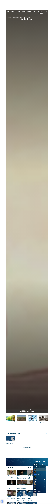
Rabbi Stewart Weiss (9, 499)
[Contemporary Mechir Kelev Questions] (22, 475)
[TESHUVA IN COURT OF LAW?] (22, 485)
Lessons (36, 464)
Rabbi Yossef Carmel (30, 478)
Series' (42, 464)
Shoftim (18, 485)
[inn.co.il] (38, 11)
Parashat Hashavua (30, 475)
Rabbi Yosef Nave (9, 477)
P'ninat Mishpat (19, 496)
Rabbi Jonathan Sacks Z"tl (10, 488)
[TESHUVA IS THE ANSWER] (11, 495)
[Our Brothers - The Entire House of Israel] (10, 441)
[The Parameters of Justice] (11, 485)
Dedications (33, 11)
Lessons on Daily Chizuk (13, 433)
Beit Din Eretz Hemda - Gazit (20, 500)
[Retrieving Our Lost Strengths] (11, 474)
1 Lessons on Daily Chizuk (27, 447)
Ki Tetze (8, 475)
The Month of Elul (9, 496)
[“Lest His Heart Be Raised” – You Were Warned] (32, 475)
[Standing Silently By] (32, 484)
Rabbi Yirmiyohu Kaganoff (20, 478)
